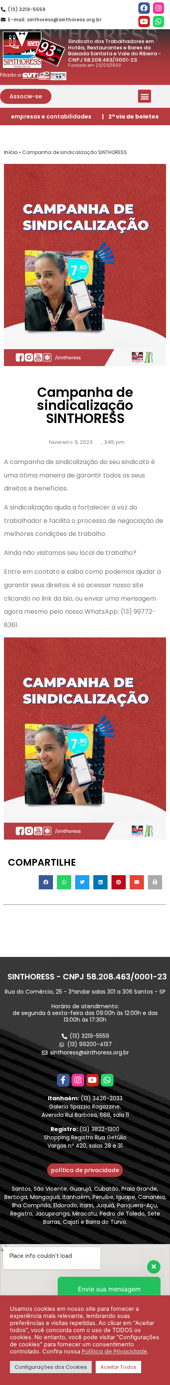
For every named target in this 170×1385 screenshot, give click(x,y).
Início (10, 152)
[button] (25, 96)
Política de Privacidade (114, 1351)
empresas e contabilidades (51, 116)
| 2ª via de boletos (130, 116)
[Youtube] (144, 21)
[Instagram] (158, 8)
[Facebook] (144, 8)
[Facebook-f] (63, 1080)
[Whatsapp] (158, 21)
